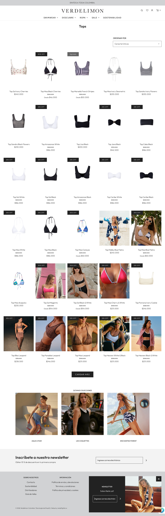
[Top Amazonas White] (51, 122)
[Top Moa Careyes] (82, 228)
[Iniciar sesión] (152, 10)
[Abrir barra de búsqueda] (142, 10)
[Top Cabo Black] (146, 122)
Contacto (31, 482)
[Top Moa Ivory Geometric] (114, 69)
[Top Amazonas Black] (82, 175)
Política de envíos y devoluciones (65, 482)
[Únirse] (146, 460)
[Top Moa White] (19, 228)
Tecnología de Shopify (43, 508)
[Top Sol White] (19, 175)
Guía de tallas (30, 494)
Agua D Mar (37, 441)
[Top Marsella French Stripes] (82, 69)
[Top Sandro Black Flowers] (19, 122)
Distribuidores (31, 490)
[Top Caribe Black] (146, 175)
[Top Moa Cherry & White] (114, 280)
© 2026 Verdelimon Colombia (25, 508)
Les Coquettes (82, 441)
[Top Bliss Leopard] (19, 333)
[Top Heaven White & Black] (114, 333)
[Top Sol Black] (51, 175)
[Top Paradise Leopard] (51, 333)
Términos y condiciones (65, 486)
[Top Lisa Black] (82, 122)
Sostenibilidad (112, 18)
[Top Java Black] (114, 122)
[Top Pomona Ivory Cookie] (146, 280)
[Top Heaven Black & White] (146, 333)
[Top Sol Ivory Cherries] (19, 69)
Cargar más (82, 374)
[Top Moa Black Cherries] (51, 69)
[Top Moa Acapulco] (19, 280)
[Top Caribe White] (114, 175)
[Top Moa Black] (51, 228)
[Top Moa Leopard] (82, 333)
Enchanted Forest (128, 441)
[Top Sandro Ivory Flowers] (146, 69)
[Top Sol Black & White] (82, 280)
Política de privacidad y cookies (65, 490)
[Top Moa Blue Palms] (146, 228)
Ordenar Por (119, 38)
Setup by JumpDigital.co (59, 508)
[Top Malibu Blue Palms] (114, 228)
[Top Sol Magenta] (51, 280)
